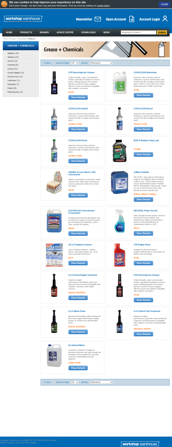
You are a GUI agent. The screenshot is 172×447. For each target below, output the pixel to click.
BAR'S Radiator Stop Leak (146, 140)
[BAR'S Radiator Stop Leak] (119, 150)
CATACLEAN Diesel (143, 108)
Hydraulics (12, 84)
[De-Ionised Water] (54, 355)
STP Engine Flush (142, 245)
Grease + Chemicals (18, 39)
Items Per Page (62, 63)
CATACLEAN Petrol (77, 140)
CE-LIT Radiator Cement (80, 245)
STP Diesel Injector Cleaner (81, 72)
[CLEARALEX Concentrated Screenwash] (54, 220)
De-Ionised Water (76, 345)
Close (164, 4)
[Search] (162, 32)
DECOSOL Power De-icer (146, 210)
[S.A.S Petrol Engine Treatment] (54, 285)
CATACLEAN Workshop (145, 72)
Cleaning (11, 65)
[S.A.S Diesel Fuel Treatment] (119, 321)
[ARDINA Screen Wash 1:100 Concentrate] (54, 182)
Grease (11, 69)
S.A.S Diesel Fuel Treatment (147, 311)
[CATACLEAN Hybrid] (54, 118)
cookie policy (103, 5)
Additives (11, 53)
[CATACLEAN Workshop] (119, 82)
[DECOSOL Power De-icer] (119, 220)
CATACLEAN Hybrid (78, 108)
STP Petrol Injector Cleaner (147, 275)
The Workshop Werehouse (30, 18)
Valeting (11, 57)
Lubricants (12, 80)
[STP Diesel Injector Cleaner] (54, 82)
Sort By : (85, 63)
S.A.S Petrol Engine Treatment (82, 275)
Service (11, 61)
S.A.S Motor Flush (76, 311)
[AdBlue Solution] (119, 182)
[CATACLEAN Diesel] (119, 118)
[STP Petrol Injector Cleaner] (119, 285)
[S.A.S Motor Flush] (54, 321)
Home (5, 39)
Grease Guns (13, 77)
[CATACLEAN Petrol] (54, 150)
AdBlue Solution (141, 172)
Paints (10, 88)
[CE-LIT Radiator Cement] (54, 255)
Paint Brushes (13, 92)
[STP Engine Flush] (119, 255)
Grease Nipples (14, 73)
